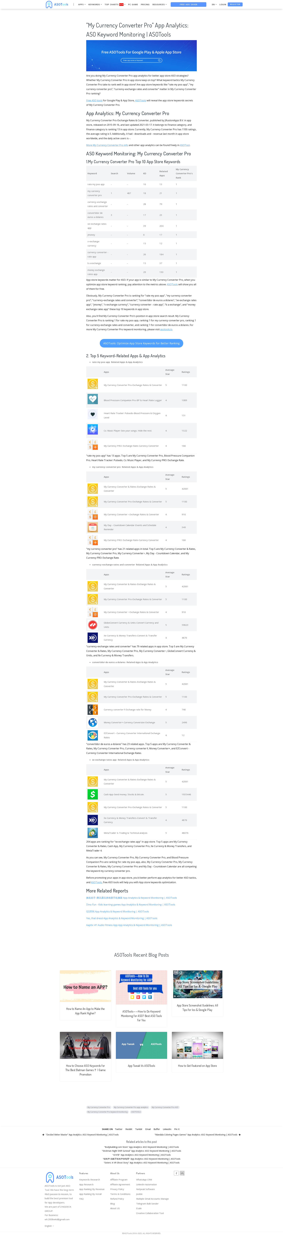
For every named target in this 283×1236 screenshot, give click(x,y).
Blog (112, 1203)
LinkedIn (167, 1129)
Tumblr (138, 1129)
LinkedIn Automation (146, 1184)
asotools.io (166, 329)
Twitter (118, 1129)
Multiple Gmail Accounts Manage (152, 1198)
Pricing (145, 4)
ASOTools (140, 100)
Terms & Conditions (120, 1193)
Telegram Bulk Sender (147, 1203)
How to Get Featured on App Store (197, 1066)
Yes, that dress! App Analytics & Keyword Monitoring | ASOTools (121, 918)
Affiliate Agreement (120, 1184)
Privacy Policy (117, 1189)
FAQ (81, 1198)
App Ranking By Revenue (92, 1189)
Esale (139, 1208)
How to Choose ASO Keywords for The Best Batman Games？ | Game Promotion (85, 1070)
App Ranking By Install (90, 1193)
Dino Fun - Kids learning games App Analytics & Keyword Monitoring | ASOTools (130, 904)
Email (148, 1129)
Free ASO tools (94, 100)
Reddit (128, 1129)
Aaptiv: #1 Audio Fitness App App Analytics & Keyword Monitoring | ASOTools (129, 925)
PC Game (133, 4)
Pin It (177, 1129)
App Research (86, 1184)
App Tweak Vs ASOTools (141, 1066)
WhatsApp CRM (144, 1179)
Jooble (139, 1193)
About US (115, 1208)
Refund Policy (117, 1198)
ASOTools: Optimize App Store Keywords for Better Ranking (141, 343)
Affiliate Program (118, 1179)
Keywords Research (89, 1179)
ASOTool (185, 145)
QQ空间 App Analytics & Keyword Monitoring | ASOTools (117, 911)
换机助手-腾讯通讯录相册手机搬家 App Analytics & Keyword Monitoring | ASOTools (131, 897)
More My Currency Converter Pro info (107, 145)
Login (222, 4)
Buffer (157, 1129)
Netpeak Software (145, 1189)
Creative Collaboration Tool (150, 1213)
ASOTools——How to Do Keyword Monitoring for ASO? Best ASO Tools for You (141, 1016)
